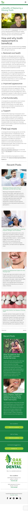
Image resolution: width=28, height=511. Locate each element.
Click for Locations (14, 427)
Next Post (24, 330)
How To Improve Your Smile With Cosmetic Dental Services (11, 356)
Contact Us (14, 448)
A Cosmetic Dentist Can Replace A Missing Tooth (14, 310)
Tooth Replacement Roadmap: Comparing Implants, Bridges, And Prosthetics (14, 229)
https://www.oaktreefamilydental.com (9, 149)
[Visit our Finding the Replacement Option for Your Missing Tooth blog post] (13, 260)
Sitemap (16, 494)
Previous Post (4, 330)
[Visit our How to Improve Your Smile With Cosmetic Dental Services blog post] (14, 352)
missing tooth (15, 29)
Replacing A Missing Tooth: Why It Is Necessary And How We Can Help (12, 188)
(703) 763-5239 (8, 151)
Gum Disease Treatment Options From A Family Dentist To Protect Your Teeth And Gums (12, 397)
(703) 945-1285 (14, 480)
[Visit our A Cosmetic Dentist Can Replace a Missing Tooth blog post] (13, 300)
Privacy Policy (12, 494)
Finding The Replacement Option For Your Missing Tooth (14, 271)
